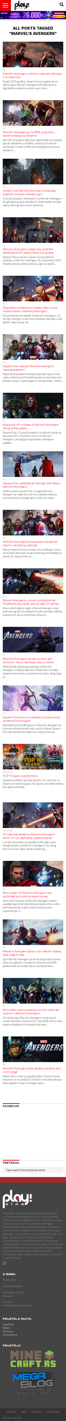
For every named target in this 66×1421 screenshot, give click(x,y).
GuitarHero (10, 1334)
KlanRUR (8, 1324)
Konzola (8, 1331)
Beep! (6, 1327)
